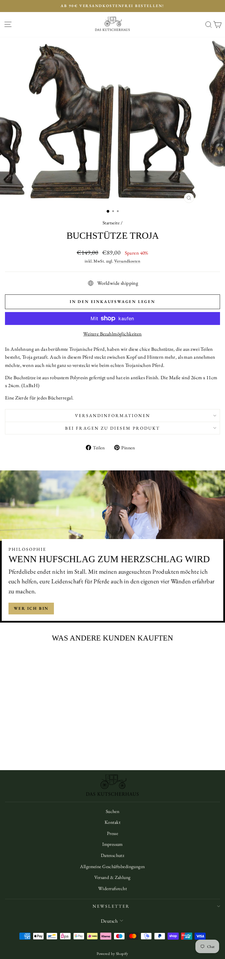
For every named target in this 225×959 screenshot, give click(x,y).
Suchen (113, 811)
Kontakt (112, 822)
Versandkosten (127, 261)
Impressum (112, 844)
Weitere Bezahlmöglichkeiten (112, 334)
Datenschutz (113, 855)
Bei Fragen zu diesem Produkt (112, 428)
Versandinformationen (112, 415)
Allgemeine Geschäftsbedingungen (112, 866)
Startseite (111, 223)
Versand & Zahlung (112, 877)
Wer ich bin (31, 608)
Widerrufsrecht (112, 888)
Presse (112, 833)
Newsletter (111, 906)
